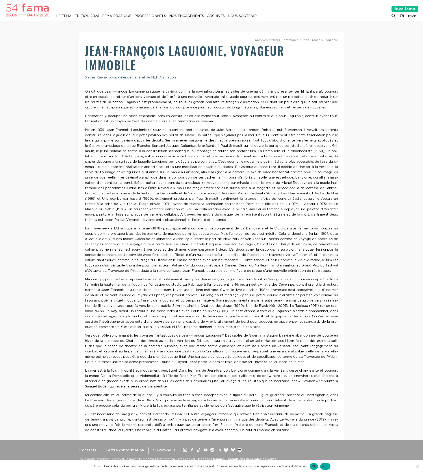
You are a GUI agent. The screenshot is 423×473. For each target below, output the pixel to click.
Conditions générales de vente (252, 459)
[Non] (417, 466)
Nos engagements (186, 16)
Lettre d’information (125, 450)
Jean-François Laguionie (320, 40)
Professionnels (150, 16)
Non (325, 466)
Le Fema (64, 16)
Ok (314, 466)
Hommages (290, 40)
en (414, 16)
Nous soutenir (242, 16)
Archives (216, 16)
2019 (274, 40)
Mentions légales (211, 459)
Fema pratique (116, 16)
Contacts (87, 450)
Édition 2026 (87, 16)
